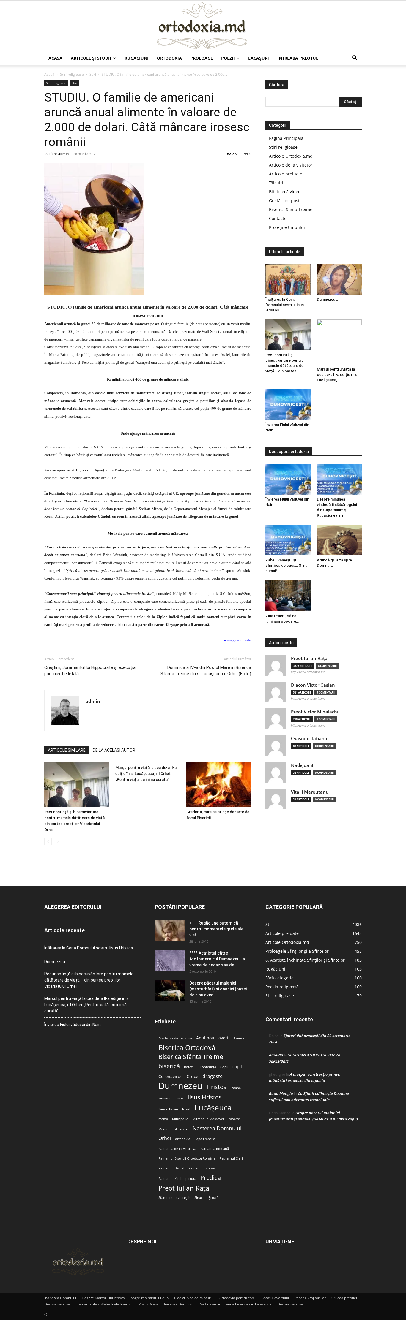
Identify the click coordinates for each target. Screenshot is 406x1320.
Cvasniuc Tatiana (309, 738)
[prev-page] (48, 841)
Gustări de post (284, 200)
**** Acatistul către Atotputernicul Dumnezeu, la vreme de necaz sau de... (217, 959)
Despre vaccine (57, 1304)
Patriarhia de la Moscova (177, 1149)
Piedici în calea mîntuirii (193, 1297)
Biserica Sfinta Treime (290, 209)
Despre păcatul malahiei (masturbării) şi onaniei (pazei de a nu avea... (218, 989)
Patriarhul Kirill (169, 1179)
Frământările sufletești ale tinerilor (104, 1304)
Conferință (208, 1067)
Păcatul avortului (275, 1297)
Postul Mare (148, 1304)
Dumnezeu (180, 1086)
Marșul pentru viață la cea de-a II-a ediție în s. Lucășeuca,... (337, 374)
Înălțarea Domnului (60, 1297)
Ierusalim (165, 1098)
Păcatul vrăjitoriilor (310, 1297)
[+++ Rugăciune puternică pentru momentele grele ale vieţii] (170, 930)
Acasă (55, 58)
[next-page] (57, 841)
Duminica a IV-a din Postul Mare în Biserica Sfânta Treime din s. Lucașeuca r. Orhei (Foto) (205, 670)
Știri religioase (283, 147)
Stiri (92, 74)
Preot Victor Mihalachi (314, 712)
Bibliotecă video (284, 191)
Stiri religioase (72, 74)
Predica (210, 1178)
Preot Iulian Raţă (309, 658)
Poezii (228, 58)
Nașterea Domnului (217, 1128)
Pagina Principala (286, 138)
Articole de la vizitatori (291, 165)
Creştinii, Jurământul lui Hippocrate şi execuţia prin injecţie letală (90, 670)
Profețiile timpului (287, 227)
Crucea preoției (344, 1297)
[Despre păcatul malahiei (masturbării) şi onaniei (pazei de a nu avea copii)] (170, 990)
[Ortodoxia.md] (203, 26)
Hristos (216, 1087)
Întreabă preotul (297, 58)
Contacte (278, 218)
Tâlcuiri (276, 183)
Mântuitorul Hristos (173, 1129)
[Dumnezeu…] (339, 279)
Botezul (190, 1067)
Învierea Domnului (179, 1304)
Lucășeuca (213, 1107)
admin (63, 153)
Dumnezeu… (327, 299)
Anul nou (205, 1038)
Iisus (180, 1098)
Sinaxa (199, 1198)
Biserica (238, 1038)
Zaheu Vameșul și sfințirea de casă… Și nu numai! (286, 565)
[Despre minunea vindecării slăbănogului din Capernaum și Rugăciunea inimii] (339, 479)
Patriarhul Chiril (232, 1158)
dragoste (212, 1076)
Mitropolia (180, 1119)
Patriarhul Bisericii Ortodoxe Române (186, 1158)
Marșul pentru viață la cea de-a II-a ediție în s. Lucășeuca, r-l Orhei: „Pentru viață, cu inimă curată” (146, 773)
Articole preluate (285, 174)
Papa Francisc (204, 1139)
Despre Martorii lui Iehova (103, 1297)
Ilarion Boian (168, 1109)
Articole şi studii (91, 58)
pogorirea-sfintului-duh (149, 1297)
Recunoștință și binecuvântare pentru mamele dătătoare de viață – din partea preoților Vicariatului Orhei (88, 980)
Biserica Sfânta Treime (190, 1057)
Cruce (192, 1076)
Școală (213, 1198)
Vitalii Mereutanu (310, 792)
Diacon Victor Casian (313, 685)
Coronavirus (170, 1076)
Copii (224, 1067)
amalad (276, 1055)
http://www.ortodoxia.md (308, 672)
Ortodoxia (169, 58)
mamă (163, 1119)
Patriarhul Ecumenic (203, 1168)
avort (223, 1038)
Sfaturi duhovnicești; (174, 1198)
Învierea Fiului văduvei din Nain (72, 1024)
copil (237, 1066)
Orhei (164, 1138)
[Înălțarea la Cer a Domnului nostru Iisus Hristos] (288, 279)
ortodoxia (182, 1139)
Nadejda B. (302, 765)
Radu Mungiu (281, 1093)
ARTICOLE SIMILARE (67, 750)
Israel (186, 1109)
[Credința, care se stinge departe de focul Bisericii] (218, 784)
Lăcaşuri (258, 58)
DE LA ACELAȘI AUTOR (114, 750)
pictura (190, 1179)
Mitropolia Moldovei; (208, 1119)
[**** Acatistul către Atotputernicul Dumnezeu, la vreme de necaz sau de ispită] (170, 960)
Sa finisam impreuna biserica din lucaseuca (236, 1304)
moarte (234, 1119)
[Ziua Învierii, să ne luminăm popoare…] (288, 595)
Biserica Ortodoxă (186, 1047)
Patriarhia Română (214, 1149)
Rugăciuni (137, 58)
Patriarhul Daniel (171, 1168)
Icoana (236, 1088)
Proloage (201, 58)
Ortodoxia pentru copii (237, 1297)
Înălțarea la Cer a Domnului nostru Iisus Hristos (284, 304)
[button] (354, 58)
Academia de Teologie (175, 1038)
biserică (169, 1066)
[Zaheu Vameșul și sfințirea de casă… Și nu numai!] (288, 540)
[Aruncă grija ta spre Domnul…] (339, 540)
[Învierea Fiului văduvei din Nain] (288, 404)
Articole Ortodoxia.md (291, 156)
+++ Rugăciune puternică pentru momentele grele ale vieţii (216, 929)
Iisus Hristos (205, 1097)
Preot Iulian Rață (183, 1188)
